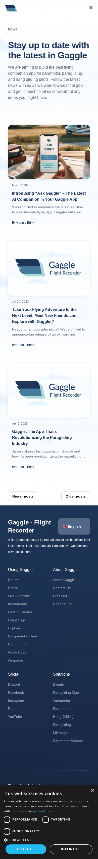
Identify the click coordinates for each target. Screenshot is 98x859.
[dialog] (49, 822)
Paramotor (61, 709)
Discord (14, 684)
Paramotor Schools (68, 741)
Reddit (13, 709)
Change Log (63, 604)
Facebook (16, 692)
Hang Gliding (63, 717)
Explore (14, 628)
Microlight (60, 733)
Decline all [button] (71, 849)
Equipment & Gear (22, 636)
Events (58, 684)
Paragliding (62, 725)
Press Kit (60, 596)
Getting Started (20, 612)
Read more (45, 811)
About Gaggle (64, 580)
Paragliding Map (66, 692)
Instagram (16, 701)
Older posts (76, 496)
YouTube (15, 717)
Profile (13, 588)
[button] (49, 839)
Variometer (61, 701)
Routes (13, 580)
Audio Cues (17, 652)
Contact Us (62, 588)
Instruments (17, 604)
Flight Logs (17, 620)
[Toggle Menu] (91, 7)
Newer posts (23, 496)
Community (17, 644)
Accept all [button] (25, 849)
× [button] (92, 790)
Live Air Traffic (19, 596)
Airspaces (16, 660)
